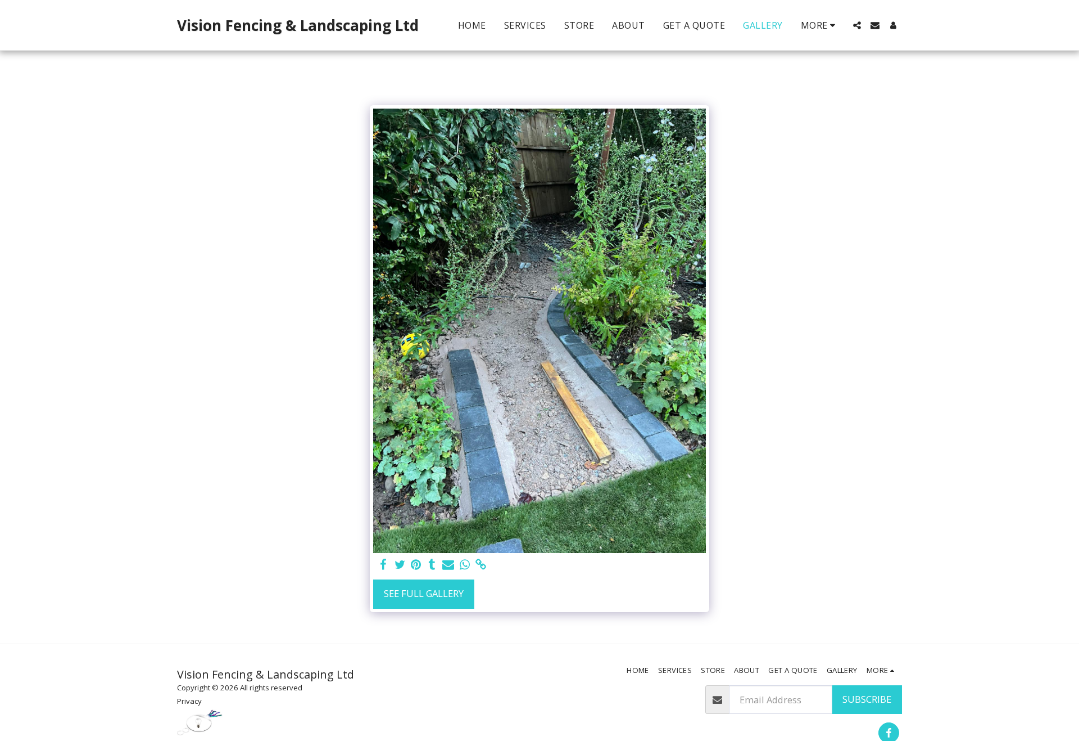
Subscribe (866, 699)
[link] (481, 565)
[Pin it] (416, 565)
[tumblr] (432, 565)
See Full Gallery (424, 593)
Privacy (189, 701)
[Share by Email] (448, 565)
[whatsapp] (464, 565)
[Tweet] (400, 565)
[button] (857, 25)
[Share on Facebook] (383, 565)
